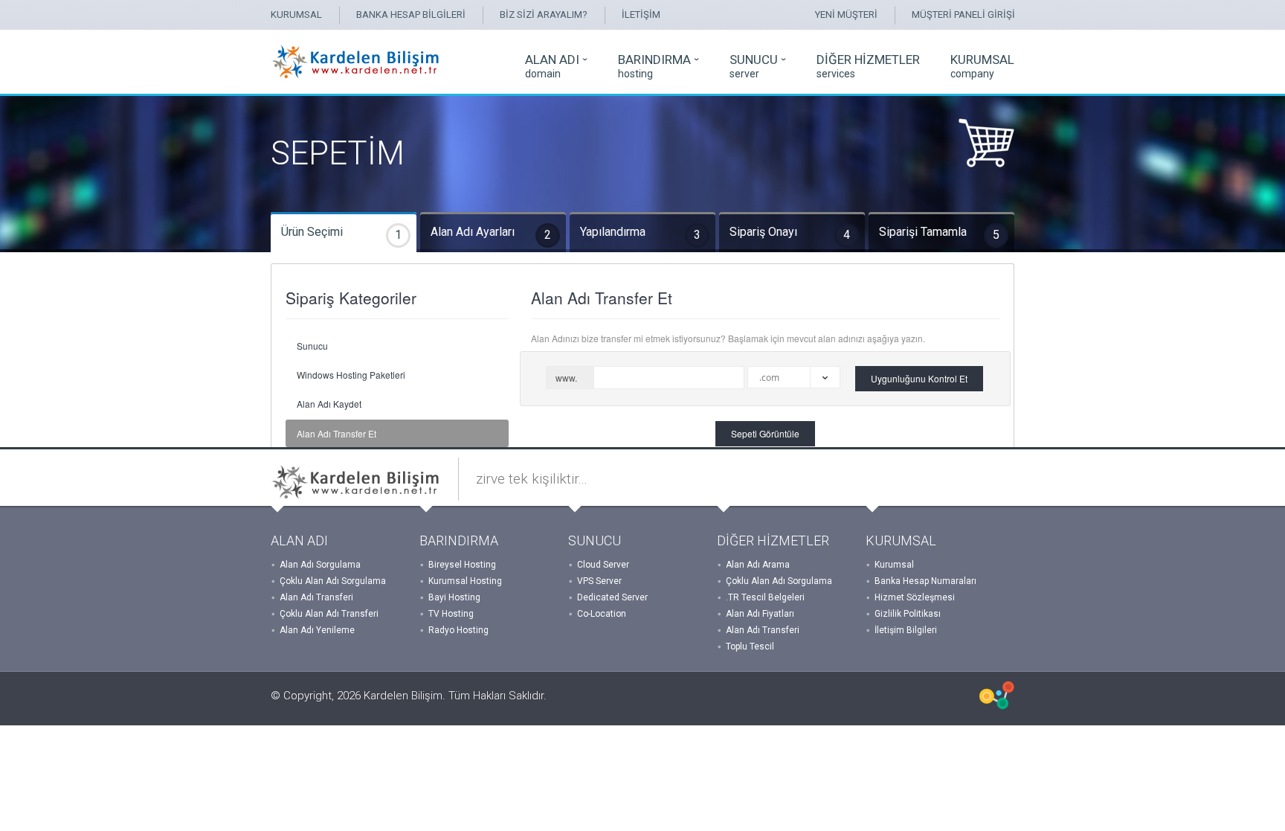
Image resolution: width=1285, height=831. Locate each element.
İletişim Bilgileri (906, 630)
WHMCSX (996, 695)
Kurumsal (894, 564)
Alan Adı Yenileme (317, 630)
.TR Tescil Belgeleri (765, 597)
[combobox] (793, 377)
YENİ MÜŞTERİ (846, 14)
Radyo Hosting (458, 630)
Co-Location (601, 614)
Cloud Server (603, 564)
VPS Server (599, 581)
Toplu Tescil (750, 646)
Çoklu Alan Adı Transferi (329, 614)
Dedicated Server (612, 597)
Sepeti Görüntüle (765, 433)
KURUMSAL (296, 14)
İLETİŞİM (641, 14)
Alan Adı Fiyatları (760, 614)
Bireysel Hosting (462, 564)
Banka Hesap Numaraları (925, 581)
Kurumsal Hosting (465, 581)
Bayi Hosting (454, 597)
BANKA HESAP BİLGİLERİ (411, 14)
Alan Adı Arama (758, 564)
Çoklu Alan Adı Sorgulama (333, 581)
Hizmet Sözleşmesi (915, 597)
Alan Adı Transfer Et (336, 433)
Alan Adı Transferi (316, 597)
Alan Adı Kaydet (329, 403)
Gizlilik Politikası (908, 614)
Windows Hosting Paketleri (351, 374)
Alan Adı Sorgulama (320, 564)
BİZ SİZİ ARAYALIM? (543, 14)
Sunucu (312, 345)
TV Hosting (451, 614)
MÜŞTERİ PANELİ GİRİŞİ (963, 14)
